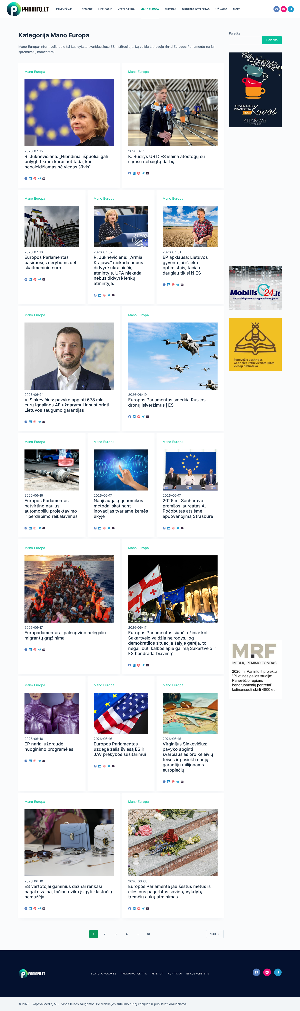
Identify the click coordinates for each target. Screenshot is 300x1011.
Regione (87, 9)
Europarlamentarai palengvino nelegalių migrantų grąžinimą (65, 635)
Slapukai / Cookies (103, 973)
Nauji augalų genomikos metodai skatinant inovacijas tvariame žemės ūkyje (121, 508)
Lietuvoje (105, 9)
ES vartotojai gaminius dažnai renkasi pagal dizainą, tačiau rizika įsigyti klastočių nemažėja (68, 891)
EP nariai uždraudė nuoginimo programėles (48, 746)
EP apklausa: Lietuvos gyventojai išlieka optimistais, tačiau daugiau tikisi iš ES (185, 265)
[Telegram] (291, 9)
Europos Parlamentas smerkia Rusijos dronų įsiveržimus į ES (167, 402)
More (236, 9)
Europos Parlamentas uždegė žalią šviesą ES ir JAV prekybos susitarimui (120, 749)
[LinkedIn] (30, 178)
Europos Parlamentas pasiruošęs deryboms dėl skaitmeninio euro (50, 262)
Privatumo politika (134, 973)
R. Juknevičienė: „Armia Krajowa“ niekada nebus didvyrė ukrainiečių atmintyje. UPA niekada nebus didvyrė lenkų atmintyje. (118, 270)
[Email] (43, 178)
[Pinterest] (34, 178)
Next (213, 933)
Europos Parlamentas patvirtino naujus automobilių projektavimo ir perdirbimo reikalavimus (51, 508)
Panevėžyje (64, 9)
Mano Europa (150, 9)
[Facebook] (276, 9)
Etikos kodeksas (197, 973)
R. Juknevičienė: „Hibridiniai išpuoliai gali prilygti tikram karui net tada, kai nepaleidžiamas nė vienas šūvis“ (66, 161)
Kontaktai (175, 973)
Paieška (234, 33)
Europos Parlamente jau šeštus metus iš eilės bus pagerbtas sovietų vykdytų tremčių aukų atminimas (169, 891)
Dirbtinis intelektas (196, 9)
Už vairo (221, 9)
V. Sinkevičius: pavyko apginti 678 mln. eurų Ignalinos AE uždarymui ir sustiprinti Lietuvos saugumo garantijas (66, 405)
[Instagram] (284, 9)
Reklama (157, 973)
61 (148, 934)
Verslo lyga (126, 9)
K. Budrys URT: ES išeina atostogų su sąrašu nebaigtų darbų (166, 159)
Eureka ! (170, 9)
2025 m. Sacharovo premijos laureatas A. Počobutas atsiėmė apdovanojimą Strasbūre (188, 508)
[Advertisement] (255, 197)
